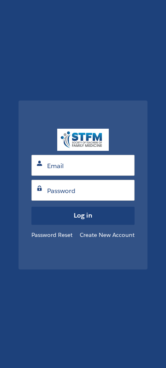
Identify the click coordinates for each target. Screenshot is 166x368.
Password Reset (52, 234)
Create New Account (107, 234)
